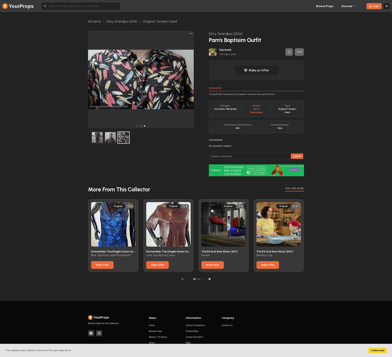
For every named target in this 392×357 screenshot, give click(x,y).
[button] (137, 126)
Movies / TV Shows (158, 337)
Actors (152, 343)
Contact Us (227, 325)
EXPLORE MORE (294, 188)
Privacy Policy (192, 331)
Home (152, 325)
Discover (347, 6)
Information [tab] (215, 88)
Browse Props (324, 6)
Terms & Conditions (195, 325)
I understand (377, 350)
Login (376, 6)
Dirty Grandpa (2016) (225, 33)
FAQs (188, 343)
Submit (297, 156)
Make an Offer (259, 70)
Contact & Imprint (194, 337)
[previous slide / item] (90, 79)
